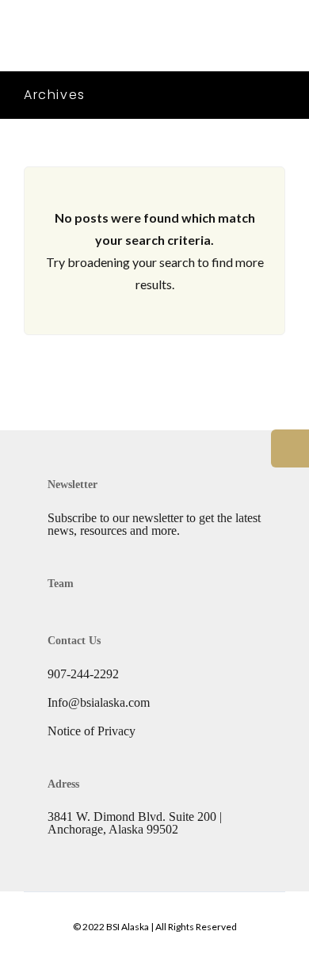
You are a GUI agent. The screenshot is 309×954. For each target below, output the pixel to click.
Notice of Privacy (91, 731)
